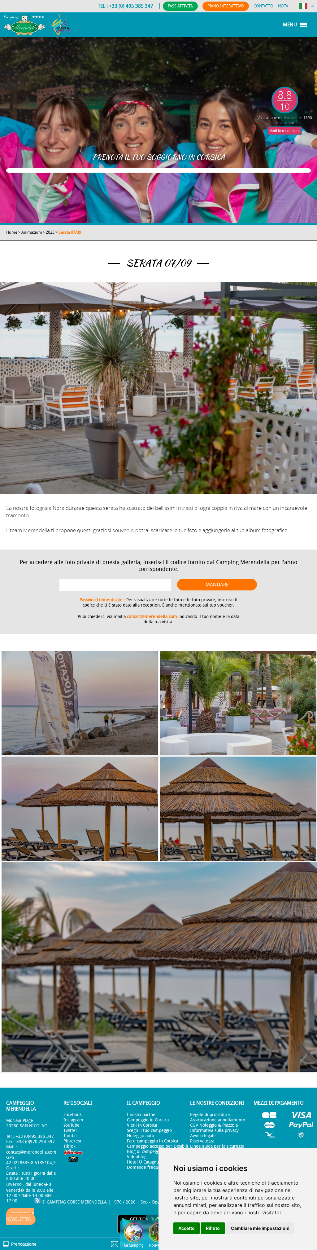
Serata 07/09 (70, 232)
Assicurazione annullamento (217, 1120)
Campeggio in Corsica (148, 1120)
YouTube (71, 1125)
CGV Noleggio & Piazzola (214, 1125)
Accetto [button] (186, 1228)
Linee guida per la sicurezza (217, 1146)
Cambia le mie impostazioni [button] (260, 1228)
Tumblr (70, 1135)
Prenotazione (24, 1244)
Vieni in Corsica (142, 1125)
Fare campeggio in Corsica (152, 1141)
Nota (283, 6)
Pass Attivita (180, 6)
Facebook (72, 1114)
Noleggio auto (140, 1135)
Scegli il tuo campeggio (149, 1130)
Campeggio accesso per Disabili (157, 1146)
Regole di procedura (210, 1114)
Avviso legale (203, 1135)
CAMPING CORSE (63, 1202)
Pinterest (72, 1141)
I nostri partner (142, 1114)
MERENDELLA (94, 1202)
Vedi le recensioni (285, 131)
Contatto (263, 6)
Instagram (73, 1120)
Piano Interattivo (225, 6)
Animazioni (31, 232)
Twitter (70, 1130)
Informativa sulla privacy (214, 1130)
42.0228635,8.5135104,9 (31, 1162)
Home (11, 232)
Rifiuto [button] (213, 1228)
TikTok (69, 1146)
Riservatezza (202, 1141)
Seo (144, 1202)
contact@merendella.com (152, 616)
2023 (50, 232)
